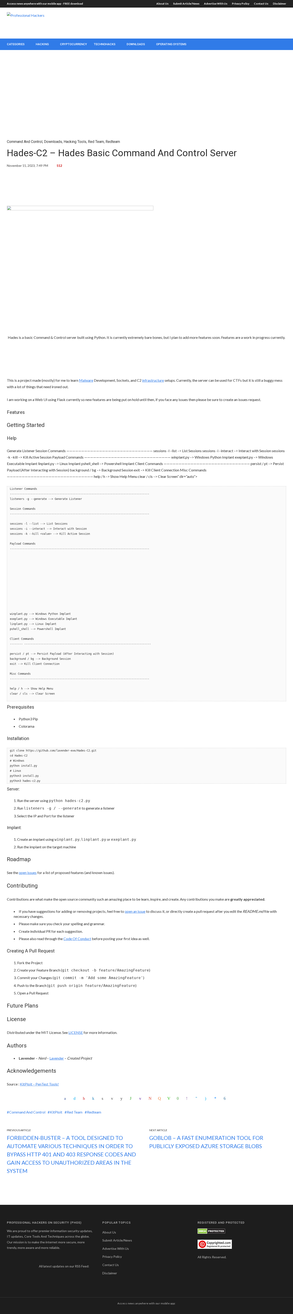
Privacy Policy (240, 3)
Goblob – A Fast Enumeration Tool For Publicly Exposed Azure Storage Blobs (206, 1141)
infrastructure (153, 380)
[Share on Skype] (207, 1098)
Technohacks (104, 44)
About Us (162, 3)
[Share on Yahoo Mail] (141, 1098)
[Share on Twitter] (75, 1098)
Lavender (56, 1058)
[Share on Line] (169, 1098)
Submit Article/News (186, 3)
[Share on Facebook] (66, 1098)
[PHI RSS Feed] (10, 1273)
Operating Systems (171, 44)
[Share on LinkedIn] (94, 1098)
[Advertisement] (202, 22)
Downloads (136, 44)
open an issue (135, 911)
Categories (15, 44)
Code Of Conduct (77, 938)
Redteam (113, 141)
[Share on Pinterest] (85, 1098)
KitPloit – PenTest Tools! (39, 1084)
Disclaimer (279, 3)
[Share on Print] (104, 1098)
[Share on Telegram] (197, 1098)
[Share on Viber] (188, 1098)
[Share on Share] (226, 1098)
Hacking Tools (75, 141)
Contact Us (261, 3)
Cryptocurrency (73, 44)
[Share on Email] (113, 1098)
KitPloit (56, 1112)
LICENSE (75, 1032)
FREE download (73, 3)
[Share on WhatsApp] (132, 1098)
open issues (28, 872)
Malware (86, 380)
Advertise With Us (215, 3)
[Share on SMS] (179, 1098)
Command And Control (24, 141)
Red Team (96, 141)
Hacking (42, 44)
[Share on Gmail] (150, 1098)
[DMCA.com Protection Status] (211, 1231)
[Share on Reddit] (122, 1098)
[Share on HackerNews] (160, 1098)
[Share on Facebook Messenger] (216, 1098)
